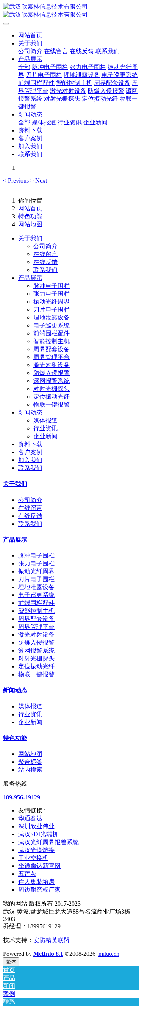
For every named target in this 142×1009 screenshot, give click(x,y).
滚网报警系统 (36, 650)
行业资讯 (30, 714)
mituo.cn (108, 954)
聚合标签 (30, 762)
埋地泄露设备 (36, 587)
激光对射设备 (36, 634)
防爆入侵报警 (36, 642)
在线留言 (30, 508)
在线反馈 (30, 516)
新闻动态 (30, 412)
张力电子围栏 (36, 563)
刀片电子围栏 (36, 579)
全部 (24, 67)
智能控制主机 (36, 611)
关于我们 (30, 238)
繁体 (11, 961)
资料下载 (30, 444)
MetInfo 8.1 (48, 954)
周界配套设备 (36, 619)
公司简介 (30, 500)
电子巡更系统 (36, 595)
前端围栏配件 (36, 603)
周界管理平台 (36, 627)
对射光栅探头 (36, 658)
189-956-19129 (21, 797)
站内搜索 (30, 769)
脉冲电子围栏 (36, 555)
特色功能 (30, 216)
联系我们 (30, 468)
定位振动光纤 (36, 666)
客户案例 (30, 452)
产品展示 (30, 278)
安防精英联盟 (51, 940)
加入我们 (30, 460)
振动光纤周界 (36, 571)
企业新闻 (30, 722)
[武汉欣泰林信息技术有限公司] (71, 11)
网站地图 (30, 224)
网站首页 (30, 35)
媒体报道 (30, 706)
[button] (16, 180)
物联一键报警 (36, 674)
